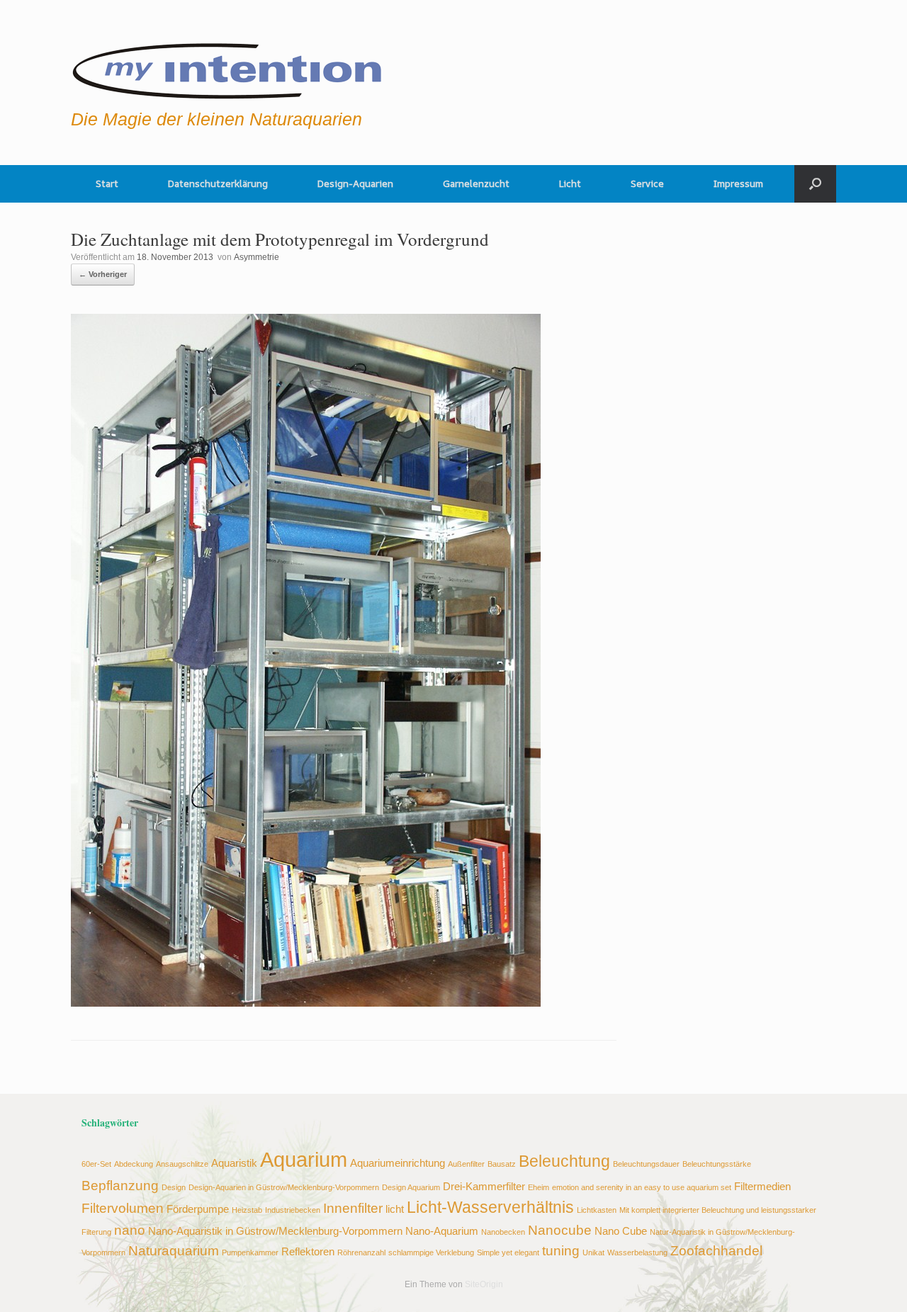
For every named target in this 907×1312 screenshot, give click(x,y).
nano (129, 1230)
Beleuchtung (564, 1161)
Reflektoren (307, 1251)
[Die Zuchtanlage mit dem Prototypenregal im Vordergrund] (306, 1003)
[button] (815, 184)
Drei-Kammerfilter (484, 1186)
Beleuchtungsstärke (716, 1164)
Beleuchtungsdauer (646, 1164)
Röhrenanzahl (361, 1252)
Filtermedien (762, 1186)
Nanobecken (503, 1232)
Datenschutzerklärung (218, 183)
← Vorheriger (103, 274)
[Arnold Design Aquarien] (228, 67)
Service (647, 183)
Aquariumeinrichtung (397, 1163)
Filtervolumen (122, 1208)
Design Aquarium (411, 1187)
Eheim (538, 1187)
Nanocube (560, 1230)
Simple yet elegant (508, 1252)
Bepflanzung (120, 1185)
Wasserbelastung (637, 1252)
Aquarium (303, 1159)
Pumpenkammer (250, 1252)
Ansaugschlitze (182, 1164)
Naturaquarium (173, 1250)
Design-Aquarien (355, 183)
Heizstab (247, 1210)
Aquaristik (234, 1163)
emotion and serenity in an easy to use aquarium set (641, 1187)
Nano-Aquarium (441, 1231)
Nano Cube (621, 1231)
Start (107, 183)
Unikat (593, 1252)
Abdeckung (133, 1164)
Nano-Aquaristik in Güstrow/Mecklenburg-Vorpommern (275, 1231)
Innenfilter (353, 1208)
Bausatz (502, 1164)
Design (174, 1187)
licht (394, 1209)
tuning (561, 1250)
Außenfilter (466, 1164)
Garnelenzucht (476, 183)
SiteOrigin (484, 1284)
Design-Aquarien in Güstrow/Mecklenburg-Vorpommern (283, 1187)
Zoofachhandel (716, 1250)
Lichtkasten (596, 1210)
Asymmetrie (256, 257)
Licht (570, 183)
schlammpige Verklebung (431, 1252)
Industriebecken (292, 1210)
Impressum (738, 183)
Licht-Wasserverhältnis (490, 1207)
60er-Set (96, 1164)
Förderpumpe (198, 1209)
